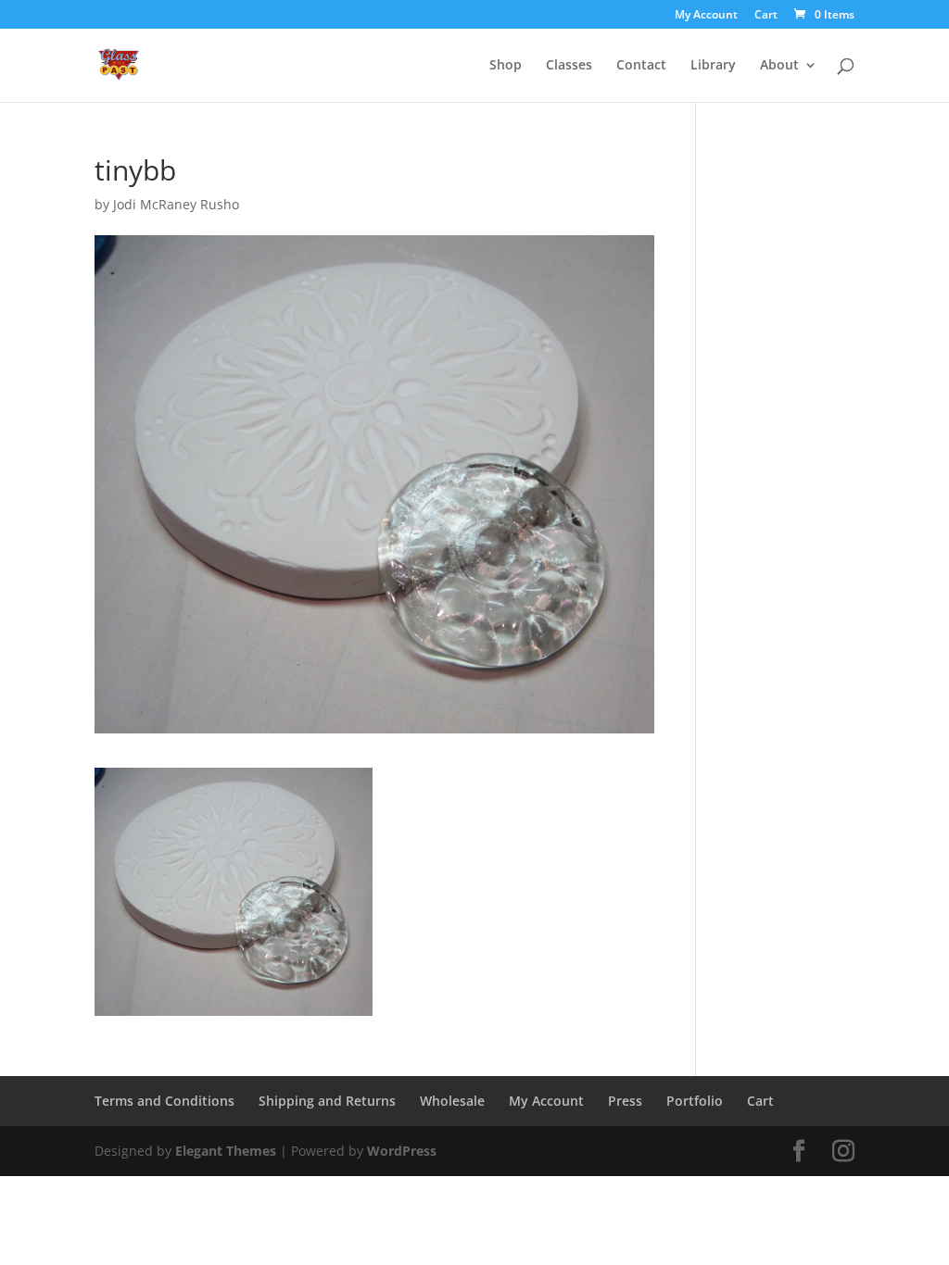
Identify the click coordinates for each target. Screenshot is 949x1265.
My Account (706, 15)
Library (713, 65)
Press (625, 1100)
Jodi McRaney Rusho (176, 204)
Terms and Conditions (164, 1100)
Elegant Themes (225, 1150)
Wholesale (452, 1100)
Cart (766, 15)
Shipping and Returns (327, 1100)
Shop (505, 65)
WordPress (402, 1150)
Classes (569, 65)
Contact (641, 65)
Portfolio (694, 1100)
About (779, 65)
